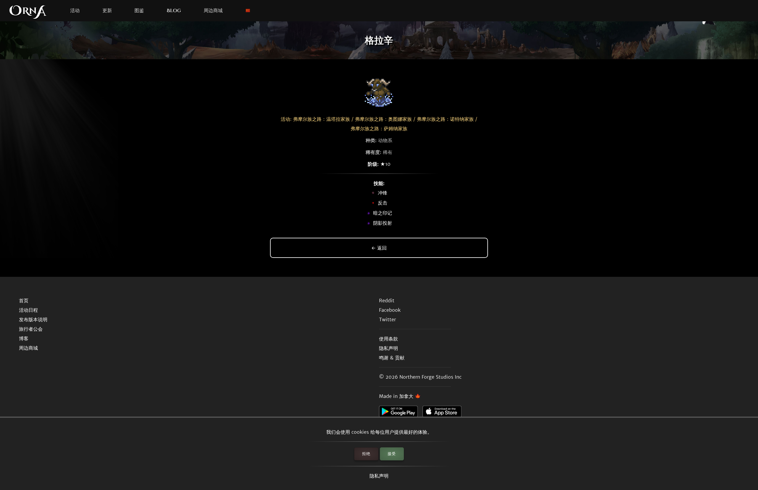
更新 (107, 10)
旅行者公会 (31, 329)
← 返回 (379, 248)
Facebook (390, 310)
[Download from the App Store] (444, 413)
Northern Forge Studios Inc (430, 377)
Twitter (387, 319)
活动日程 (28, 310)
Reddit (386, 300)
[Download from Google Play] (401, 413)
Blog (174, 10)
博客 (23, 338)
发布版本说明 (33, 319)
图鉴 (139, 10)
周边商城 (213, 10)
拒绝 (366, 453)
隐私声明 (379, 476)
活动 (75, 10)
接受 (392, 453)
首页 (23, 300)
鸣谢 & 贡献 (391, 358)
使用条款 (388, 339)
